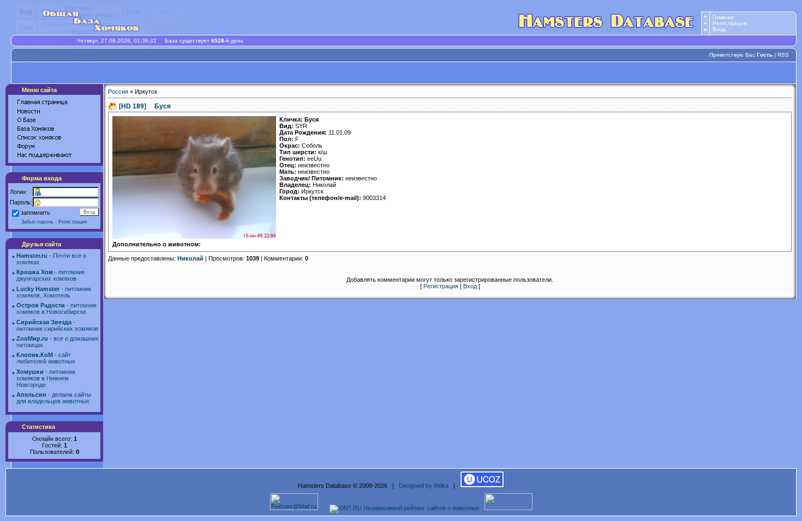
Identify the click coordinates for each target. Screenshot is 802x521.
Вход (719, 29)
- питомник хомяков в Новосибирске (56, 308)
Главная (723, 17)
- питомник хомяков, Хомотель (53, 292)
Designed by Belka (423, 485)
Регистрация (729, 23)
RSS (783, 55)
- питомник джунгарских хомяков (50, 275)
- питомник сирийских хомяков (57, 325)
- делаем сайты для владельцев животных (53, 397)
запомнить (35, 212)
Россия (118, 91)
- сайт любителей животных (45, 358)
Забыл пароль (37, 222)
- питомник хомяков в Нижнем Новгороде (45, 378)
